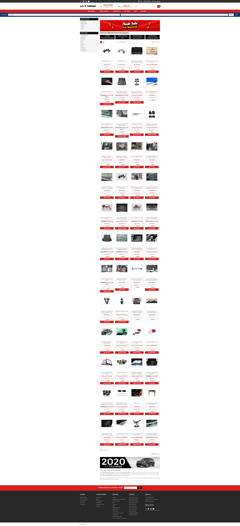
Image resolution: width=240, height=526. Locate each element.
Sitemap (98, 506)
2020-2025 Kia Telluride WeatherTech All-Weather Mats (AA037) (152, 125)
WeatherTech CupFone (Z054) (122, 311)
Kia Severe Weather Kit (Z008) (137, 217)
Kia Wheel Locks (122, 61)
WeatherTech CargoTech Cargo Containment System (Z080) (122, 157)
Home (101, 18)
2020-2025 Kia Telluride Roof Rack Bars (152, 92)
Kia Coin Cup (136, 403)
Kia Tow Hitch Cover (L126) (121, 433)
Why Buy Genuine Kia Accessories (119, 499)
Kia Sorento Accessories (133, 499)
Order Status (98, 502)
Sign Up (158, 1)
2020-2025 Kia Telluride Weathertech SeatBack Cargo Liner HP (137, 62)
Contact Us (114, 504)
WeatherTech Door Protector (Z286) (107, 280)
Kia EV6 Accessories (133, 507)
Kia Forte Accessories (133, 514)
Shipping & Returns (100, 504)
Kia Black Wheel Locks (106, 61)
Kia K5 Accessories (132, 511)
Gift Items (127, 11)
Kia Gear (82, 40)
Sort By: (117, 42)
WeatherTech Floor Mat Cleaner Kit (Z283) (122, 280)
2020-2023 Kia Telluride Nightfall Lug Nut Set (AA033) (107, 404)
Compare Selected (155, 454)
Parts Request (115, 514)
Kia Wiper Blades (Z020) (137, 124)
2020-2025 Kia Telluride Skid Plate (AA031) (152, 404)
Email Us (126, 6)
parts (135, 11)
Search (231, 14)
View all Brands (83, 50)
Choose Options (152, 71)
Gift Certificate (148, 1)
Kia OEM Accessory (84, 35)
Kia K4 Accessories (132, 504)
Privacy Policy (115, 509)
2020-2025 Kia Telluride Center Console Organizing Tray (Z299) (137, 249)
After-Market (83, 39)
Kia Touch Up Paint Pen (107, 91)
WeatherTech (116, 11)
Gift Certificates (99, 497)
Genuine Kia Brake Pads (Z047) (137, 342)
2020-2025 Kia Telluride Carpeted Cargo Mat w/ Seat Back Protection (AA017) (107, 249)
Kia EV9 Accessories (133, 506)
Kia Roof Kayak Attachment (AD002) (122, 342)
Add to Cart (107, 71)
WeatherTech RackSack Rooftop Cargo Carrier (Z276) (152, 280)
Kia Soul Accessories (133, 509)
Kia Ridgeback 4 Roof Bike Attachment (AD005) (137, 312)
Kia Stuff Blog (115, 511)
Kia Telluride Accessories (133, 497)
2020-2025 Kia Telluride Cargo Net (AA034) (152, 373)
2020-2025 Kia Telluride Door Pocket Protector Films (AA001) (122, 249)
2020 (113, 18)
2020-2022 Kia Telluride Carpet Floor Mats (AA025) (107, 434)
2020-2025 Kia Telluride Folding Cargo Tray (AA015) (121, 92)
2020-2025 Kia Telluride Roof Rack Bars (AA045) (137, 280)
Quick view (107, 58)
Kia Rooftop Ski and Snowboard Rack (107, 342)
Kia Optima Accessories (133, 513)
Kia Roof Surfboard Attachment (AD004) (152, 312)
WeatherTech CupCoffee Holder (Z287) (152, 249)
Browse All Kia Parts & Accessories (119, 518)
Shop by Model (91, 11)
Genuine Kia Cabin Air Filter (151, 341)
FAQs (113, 506)
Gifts (113, 502)
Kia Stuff (82, 47)
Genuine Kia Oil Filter (122, 372)
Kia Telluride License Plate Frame (152, 62)
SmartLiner (83, 44)
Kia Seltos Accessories (133, 502)
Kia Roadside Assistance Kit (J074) (107, 218)
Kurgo (82, 42)
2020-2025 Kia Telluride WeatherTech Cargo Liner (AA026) (122, 218)
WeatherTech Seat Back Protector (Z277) (107, 157)
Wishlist (140, 1)
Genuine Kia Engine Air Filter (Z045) (107, 373)
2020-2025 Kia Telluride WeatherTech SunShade (137, 373)
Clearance (143, 11)
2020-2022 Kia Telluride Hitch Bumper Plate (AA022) (152, 434)
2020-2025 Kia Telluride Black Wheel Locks (122, 188)
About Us (114, 497)
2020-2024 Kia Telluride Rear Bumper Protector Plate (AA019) (152, 218)
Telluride (110, 18)
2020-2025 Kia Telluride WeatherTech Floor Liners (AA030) (137, 92)
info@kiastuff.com (150, 497)
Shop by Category (104, 11)
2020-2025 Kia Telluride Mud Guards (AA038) (122, 125)
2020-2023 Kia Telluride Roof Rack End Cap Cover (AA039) (137, 188)
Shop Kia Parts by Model (117, 516)
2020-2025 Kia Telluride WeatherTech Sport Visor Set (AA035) (152, 188)
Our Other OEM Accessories (117, 513)
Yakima (82, 45)
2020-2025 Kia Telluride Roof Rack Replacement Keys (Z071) (107, 312)
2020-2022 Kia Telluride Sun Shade (107, 125)
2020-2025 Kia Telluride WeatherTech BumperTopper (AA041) (107, 188)
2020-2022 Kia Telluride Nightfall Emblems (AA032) (121, 404)
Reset (236, 14)
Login (154, 1)
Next (158, 42)
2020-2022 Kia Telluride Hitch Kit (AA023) (137, 434)
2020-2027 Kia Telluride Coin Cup (137, 157)
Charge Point (83, 49)
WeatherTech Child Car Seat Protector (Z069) (152, 157)
